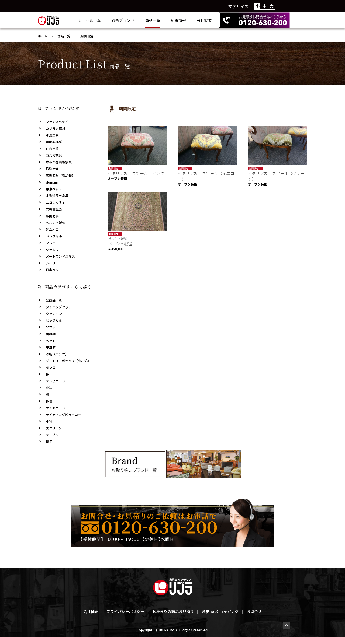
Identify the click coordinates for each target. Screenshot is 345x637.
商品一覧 (152, 20)
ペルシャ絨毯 (55, 222)
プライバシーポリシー (125, 611)
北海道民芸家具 (57, 195)
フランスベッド (57, 121)
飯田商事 (52, 216)
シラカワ (52, 249)
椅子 (49, 441)
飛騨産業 (52, 168)
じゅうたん (54, 320)
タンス (51, 367)
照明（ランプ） (57, 354)
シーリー (52, 263)
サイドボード (55, 407)
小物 (49, 421)
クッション (54, 313)
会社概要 (204, 20)
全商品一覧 (54, 300)
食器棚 (51, 333)
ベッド (51, 340)
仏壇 (49, 401)
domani (52, 182)
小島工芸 (52, 135)
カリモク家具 (55, 128)
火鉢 (49, 387)
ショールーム (89, 20)
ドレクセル (54, 236)
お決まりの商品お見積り (173, 611)
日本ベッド (54, 269)
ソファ (51, 327)
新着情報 (178, 20)
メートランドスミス (60, 256)
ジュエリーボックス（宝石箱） (68, 360)
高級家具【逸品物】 (60, 175)
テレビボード (55, 381)
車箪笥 (51, 347)
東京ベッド (54, 189)
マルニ (51, 242)
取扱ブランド (123, 20)
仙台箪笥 (52, 148)
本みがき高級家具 (59, 162)
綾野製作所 (54, 141)
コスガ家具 (54, 155)
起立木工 (52, 229)
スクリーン (54, 428)
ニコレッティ (55, 202)
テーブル (52, 434)
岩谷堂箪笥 (54, 209)
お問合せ (254, 611)
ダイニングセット (59, 306)
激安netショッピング (220, 611)
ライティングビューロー (63, 414)
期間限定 (113, 168)
